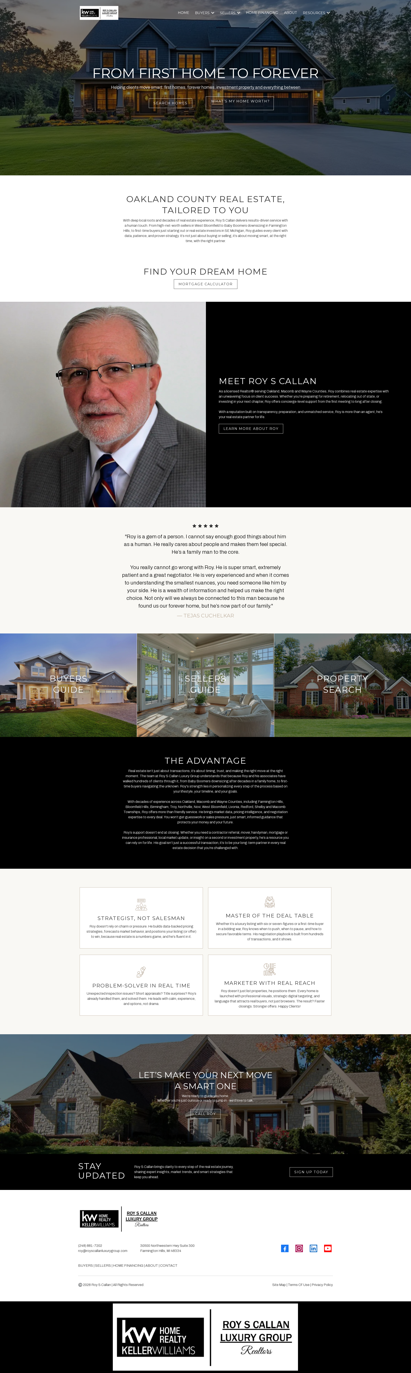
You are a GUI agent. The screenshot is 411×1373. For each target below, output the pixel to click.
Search (342, 689)
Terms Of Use (299, 1285)
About (151, 1265)
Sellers (205, 678)
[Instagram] (299, 1248)
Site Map (279, 1285)
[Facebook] (285, 1248)
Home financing (128, 1265)
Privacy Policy (322, 1285)
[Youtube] (328, 1248)
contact (168, 1265)
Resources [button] (314, 13)
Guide (205, 689)
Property (342, 678)
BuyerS (85, 1265)
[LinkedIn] (313, 1248)
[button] (212, 13)
